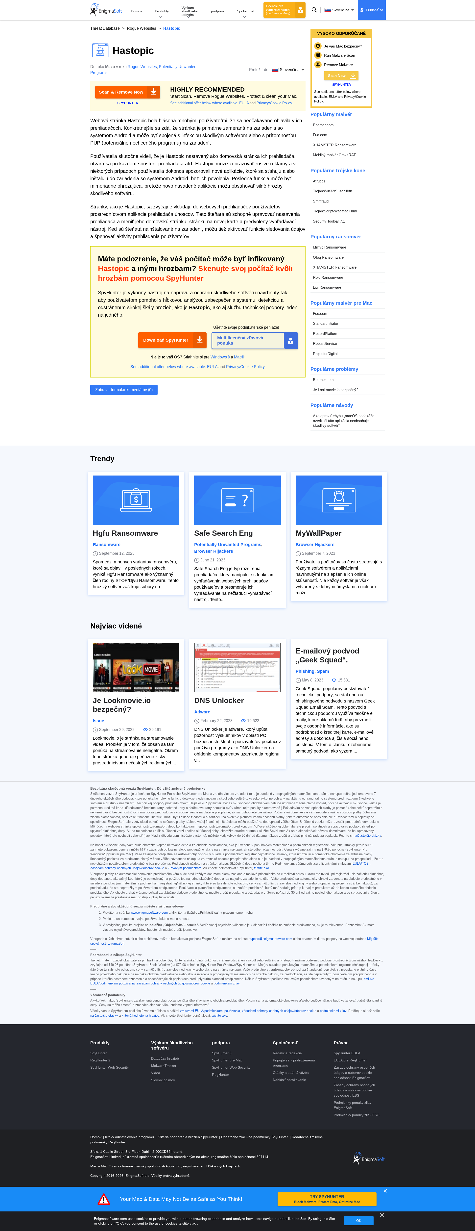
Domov (136, 11)
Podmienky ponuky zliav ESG (357, 1115)
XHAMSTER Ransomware (334, 145)
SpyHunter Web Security (109, 1067)
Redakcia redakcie (287, 1053)
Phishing (305, 671)
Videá (155, 1073)
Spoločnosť (246, 11)
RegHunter (220, 1075)
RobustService (325, 343)
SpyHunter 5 (222, 1053)
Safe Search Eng (223, 533)
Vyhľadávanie (314, 9)
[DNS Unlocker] (237, 667)
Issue (98, 720)
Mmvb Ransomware (329, 247)
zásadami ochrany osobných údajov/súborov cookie (279, 1011)
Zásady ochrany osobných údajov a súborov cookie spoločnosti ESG (354, 1090)
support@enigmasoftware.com (270, 939)
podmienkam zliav (226, 983)
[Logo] (106, 10)
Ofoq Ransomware (328, 257)
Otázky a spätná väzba (291, 1073)
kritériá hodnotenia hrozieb (140, 1015)
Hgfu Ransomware (125, 533)
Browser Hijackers (213, 551)
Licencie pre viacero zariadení (278, 9)
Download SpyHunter (165, 340)
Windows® (220, 357)
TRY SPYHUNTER (327, 1199)
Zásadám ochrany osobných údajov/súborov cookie (127, 868)
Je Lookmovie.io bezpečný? (335, 390)
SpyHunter (98, 1053)
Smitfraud (321, 201)
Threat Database (105, 28)
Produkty (162, 11)
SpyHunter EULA (347, 1053)
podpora (217, 11)
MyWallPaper (319, 533)
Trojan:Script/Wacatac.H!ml (335, 211)
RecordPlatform (325, 333)
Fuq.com (320, 135)
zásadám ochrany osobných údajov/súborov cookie (173, 983)
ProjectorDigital (325, 354)
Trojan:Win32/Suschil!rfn (332, 191)
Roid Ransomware (328, 277)
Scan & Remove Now (121, 92)
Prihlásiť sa (374, 10)
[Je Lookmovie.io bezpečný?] (136, 667)
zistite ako (261, 868)
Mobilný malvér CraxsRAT (334, 155)
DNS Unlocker (219, 700)
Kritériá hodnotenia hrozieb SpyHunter (188, 1137)
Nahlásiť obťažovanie (289, 1080)
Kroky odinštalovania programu (130, 1137)
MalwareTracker (163, 1066)
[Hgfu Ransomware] (136, 500)
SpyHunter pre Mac (227, 1060)
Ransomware (106, 544)
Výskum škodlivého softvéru (190, 11)
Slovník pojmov (163, 1080)
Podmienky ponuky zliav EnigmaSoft (352, 1105)
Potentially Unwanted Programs (227, 544)
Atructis (319, 181)
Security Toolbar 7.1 (329, 221)
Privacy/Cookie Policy (274, 103)
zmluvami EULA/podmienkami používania (210, 1011)
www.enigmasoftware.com (149, 912)
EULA (244, 103)
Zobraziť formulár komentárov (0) (124, 390)
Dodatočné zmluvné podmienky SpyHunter (255, 1137)
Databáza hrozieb (165, 1058)
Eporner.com (323, 125)
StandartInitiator (325, 323)
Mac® (239, 357)
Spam (323, 671)
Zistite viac (187, 1223)
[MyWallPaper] (339, 500)
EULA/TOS (361, 863)
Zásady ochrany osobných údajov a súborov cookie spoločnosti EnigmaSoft (354, 1072)
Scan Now (337, 76)
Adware (202, 711)
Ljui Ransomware (327, 287)
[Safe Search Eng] (237, 500)
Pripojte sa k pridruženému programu (294, 1062)
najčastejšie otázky (367, 835)
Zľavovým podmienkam (184, 868)
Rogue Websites (141, 28)
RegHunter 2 (100, 1060)
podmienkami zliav (333, 1011)
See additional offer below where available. (204, 103)
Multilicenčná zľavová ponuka (240, 340)
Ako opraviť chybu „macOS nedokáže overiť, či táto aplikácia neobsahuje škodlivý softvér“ (343, 420)
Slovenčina (340, 10)
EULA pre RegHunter (350, 1060)
